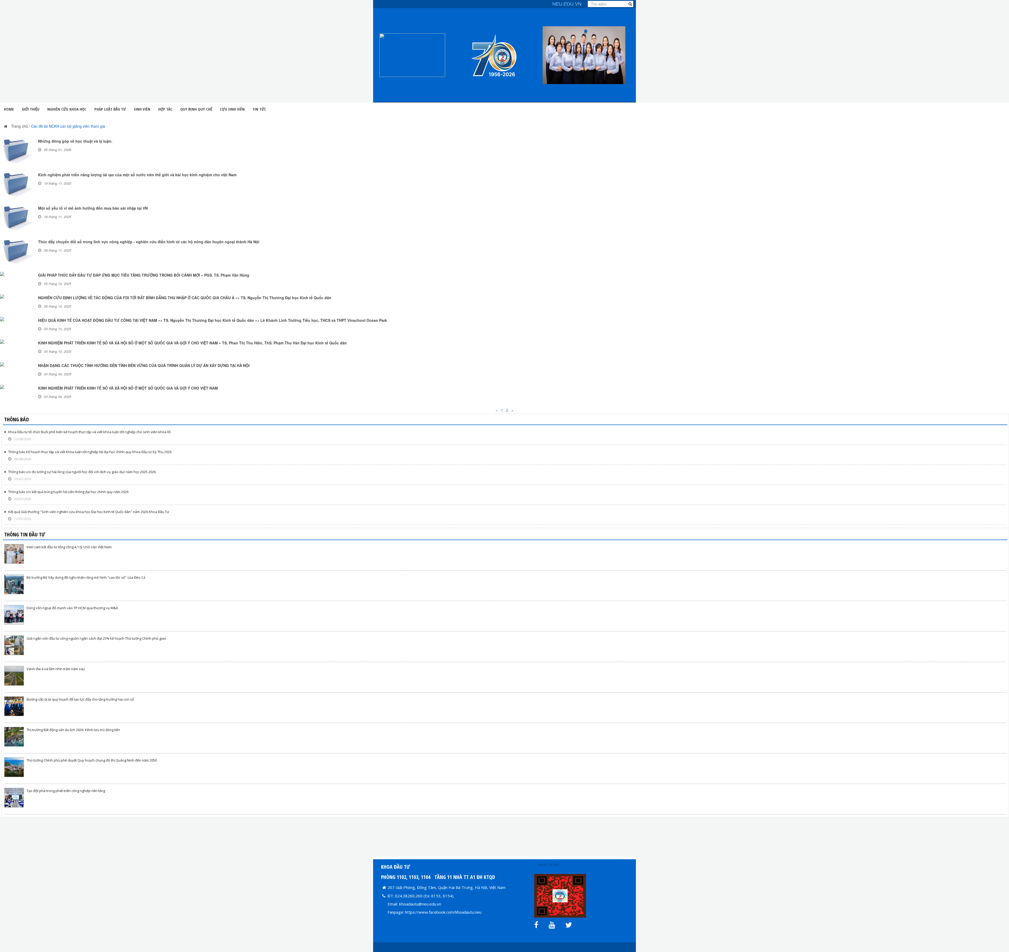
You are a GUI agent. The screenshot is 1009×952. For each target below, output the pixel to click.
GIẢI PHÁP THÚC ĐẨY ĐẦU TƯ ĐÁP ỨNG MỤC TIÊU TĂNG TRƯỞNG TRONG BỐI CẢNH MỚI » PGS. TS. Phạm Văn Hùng (143, 275)
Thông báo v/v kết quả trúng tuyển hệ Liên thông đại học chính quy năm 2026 (68, 491)
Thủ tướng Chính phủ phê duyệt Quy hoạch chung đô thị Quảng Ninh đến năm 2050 (92, 760)
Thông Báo (16, 419)
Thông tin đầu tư (24, 534)
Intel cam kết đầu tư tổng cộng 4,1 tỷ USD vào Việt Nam (69, 547)
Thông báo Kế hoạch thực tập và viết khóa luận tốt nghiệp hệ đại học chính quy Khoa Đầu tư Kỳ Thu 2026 (90, 451)
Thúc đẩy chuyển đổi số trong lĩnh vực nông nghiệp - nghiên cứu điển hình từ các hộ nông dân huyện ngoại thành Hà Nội (148, 241)
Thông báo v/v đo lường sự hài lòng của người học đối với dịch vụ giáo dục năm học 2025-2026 (82, 471)
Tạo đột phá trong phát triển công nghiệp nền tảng (66, 790)
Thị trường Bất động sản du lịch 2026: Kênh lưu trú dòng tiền (73, 729)
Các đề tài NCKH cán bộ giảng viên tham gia (68, 126)
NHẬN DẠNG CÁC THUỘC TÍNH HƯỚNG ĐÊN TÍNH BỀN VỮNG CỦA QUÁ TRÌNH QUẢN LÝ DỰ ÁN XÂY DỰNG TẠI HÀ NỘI (144, 365)
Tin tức (259, 109)
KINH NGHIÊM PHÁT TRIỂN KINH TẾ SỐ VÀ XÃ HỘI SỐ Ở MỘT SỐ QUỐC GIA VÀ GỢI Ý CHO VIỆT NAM (128, 388)
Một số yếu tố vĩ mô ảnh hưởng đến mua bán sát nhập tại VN (93, 208)
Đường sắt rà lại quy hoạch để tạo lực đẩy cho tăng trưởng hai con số (80, 699)
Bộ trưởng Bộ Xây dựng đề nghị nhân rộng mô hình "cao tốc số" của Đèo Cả (86, 577)
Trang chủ (19, 126)
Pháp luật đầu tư (110, 109)
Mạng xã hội (548, 864)
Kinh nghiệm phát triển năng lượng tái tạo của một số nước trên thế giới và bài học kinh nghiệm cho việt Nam (137, 174)
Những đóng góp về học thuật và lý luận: (75, 141)
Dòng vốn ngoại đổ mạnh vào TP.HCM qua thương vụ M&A (72, 608)
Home (9, 109)
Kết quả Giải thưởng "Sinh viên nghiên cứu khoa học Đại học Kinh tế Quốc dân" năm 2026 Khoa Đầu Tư (88, 511)
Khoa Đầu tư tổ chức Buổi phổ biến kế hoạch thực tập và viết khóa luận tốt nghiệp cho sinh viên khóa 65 (89, 432)
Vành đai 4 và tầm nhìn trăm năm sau (56, 668)
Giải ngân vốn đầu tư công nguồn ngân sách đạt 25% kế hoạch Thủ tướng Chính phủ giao (96, 638)
